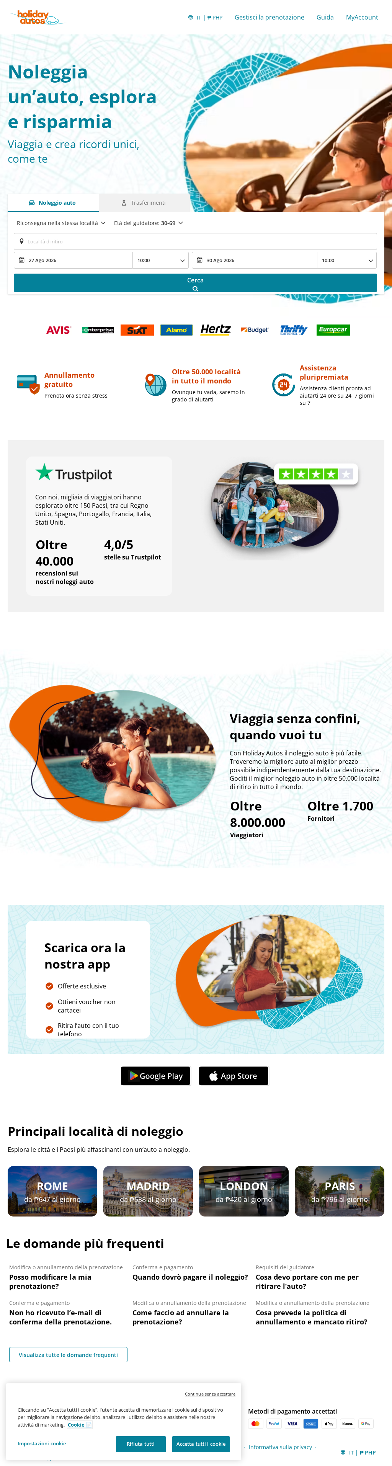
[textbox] (195, 241)
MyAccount (362, 17)
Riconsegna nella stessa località (57, 223)
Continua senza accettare (210, 1394)
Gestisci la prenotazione (269, 17)
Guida (325, 17)
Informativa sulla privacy (280, 1447)
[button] (156, 1076)
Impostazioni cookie (42, 1443)
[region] (123, 1421)
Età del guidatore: (144, 223)
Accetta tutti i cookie (201, 1443)
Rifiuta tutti (141, 1443)
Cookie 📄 (80, 1424)
